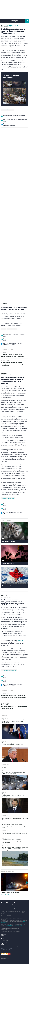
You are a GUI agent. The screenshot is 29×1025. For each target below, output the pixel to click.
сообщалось (7, 649)
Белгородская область (7, 238)
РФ (13, 498)
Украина (4, 109)
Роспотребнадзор (6, 498)
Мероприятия (12, 904)
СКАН (2, 943)
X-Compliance (3, 934)
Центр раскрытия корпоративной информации (9, 946)
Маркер (2, 937)
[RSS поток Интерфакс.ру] (9, 949)
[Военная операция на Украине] (14, 890)
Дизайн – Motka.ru (5, 960)
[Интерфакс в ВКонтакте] (7, 949)
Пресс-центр (17, 902)
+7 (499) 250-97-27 (18, 925)
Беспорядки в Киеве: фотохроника (11, 76)
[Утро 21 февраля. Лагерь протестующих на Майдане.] (7, 84)
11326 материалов (5, 894)
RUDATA (2, 944)
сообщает (9, 154)
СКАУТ (2, 935)
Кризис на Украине (13, 25)
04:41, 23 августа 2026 (6, 305)
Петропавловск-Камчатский (9, 670)
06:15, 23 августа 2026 (6, 597)
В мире (3, 25)
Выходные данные (5, 958)
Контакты (3, 902)
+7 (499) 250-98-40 (8, 925)
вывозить (20, 640)
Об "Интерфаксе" (9, 902)
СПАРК (2, 933)
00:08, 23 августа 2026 (6, 375)
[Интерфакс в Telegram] (4, 949)
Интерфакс (14, 21)
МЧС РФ (4, 329)
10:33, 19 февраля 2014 (6, 26)
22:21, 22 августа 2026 (6, 137)
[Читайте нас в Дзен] (2, 949)
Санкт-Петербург (11, 329)
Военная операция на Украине (10, 136)
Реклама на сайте (5, 904)
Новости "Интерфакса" (5, 942)
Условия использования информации (9, 957)
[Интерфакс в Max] (11, 949)
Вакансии (23, 902)
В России (4, 134)
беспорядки (10, 109)
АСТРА (2, 938)
